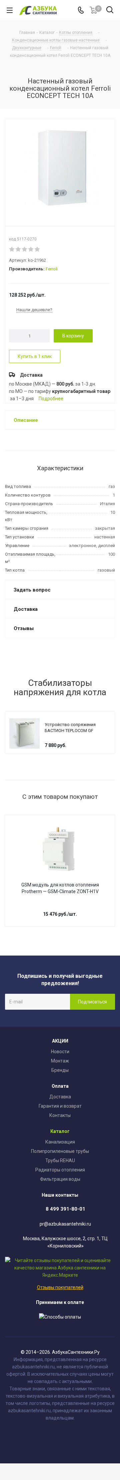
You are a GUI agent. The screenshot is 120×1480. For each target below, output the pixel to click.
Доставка (60, 1096)
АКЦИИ (60, 1041)
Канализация (60, 1142)
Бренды (60, 1070)
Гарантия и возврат (60, 1106)
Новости (60, 1051)
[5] (37, 249)
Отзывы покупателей (60, 1287)
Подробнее (51, 398)
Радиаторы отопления (60, 1169)
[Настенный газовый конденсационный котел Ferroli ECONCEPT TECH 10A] (60, 167)
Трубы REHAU (60, 1160)
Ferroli (52, 268)
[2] (18, 249)
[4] (31, 249)
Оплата (60, 1086)
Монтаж (60, 1061)
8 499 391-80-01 (65, 1209)
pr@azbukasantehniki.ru (65, 1224)
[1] (12, 249)
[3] (25, 249)
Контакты (60, 1115)
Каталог (60, 1131)
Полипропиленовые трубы (60, 1151)
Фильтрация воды (60, 1179)
